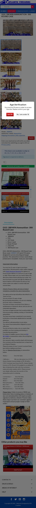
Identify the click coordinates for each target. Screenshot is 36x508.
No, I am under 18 (23, 114)
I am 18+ (10, 114)
